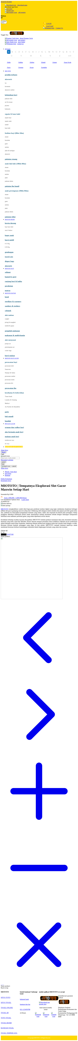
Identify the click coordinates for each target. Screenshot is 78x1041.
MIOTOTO (4, 509)
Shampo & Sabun (10, 373)
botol (7, 297)
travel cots (9, 257)
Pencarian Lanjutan (7, 460)
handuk (8, 421)
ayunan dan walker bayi (14, 427)
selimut (8, 272)
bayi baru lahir (9, 227)
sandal (6, 124)
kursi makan (10, 356)
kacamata (7, 86)
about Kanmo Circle (26, 38)
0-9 (69, 56)
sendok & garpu (9, 326)
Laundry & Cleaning (11, 400)
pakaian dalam (9, 181)
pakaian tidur (8, 98)
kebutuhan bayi (11, 95)
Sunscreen (8, 369)
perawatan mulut (9, 379)
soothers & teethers (12, 306)
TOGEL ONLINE (7, 1008)
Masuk (4, 452)
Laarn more (25, 499)
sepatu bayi (8, 117)
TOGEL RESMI (6, 1023)
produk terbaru (11, 75)
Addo (9, 62)
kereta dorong (10, 223)
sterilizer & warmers (13, 301)
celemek (8, 311)
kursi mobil (9, 240)
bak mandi (9, 416)
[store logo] (17, 35)
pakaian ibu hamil (12, 186)
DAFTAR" (50, 26)
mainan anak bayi (12, 437)
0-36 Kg (7, 247)
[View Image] (1, 984)
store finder (21, 42)
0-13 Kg (7, 243)
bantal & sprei (10, 277)
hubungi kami (24, 999)
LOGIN (48, 23)
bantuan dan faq (25, 1004)
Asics (8, 67)
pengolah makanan (12, 331)
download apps (22, 5)
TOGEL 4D (5, 1013)
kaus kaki (7, 128)
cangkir (7, 319)
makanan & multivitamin (15, 335)
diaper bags (9, 261)
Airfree (32, 62)
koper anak (9, 235)
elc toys (7, 443)
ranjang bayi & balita (13, 281)
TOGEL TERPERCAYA (9, 1033)
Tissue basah (8, 396)
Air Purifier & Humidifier (12, 407)
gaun (6, 143)
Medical (7, 403)
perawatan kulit (9, 366)
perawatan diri (9, 383)
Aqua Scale (67, 62)
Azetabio (44, 67)
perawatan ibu (10, 388)
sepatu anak (8, 121)
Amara (54, 62)
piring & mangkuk (10, 322)
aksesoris (7, 154)
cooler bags (8, 350)
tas (5, 83)
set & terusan (8, 102)
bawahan (7, 140)
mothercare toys (9, 440)
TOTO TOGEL (6, 1018)
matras (7, 290)
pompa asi (8, 343)
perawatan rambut (10, 376)
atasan (6, 137)
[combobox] (10, 458)
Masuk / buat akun (11, 472)
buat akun (8, 473)
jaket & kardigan (10, 150)
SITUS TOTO (5, 997)
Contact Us (59, 28)
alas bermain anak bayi (14, 432)
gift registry (22, 12)
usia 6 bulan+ (9, 230)
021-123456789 (25, 1009)
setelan (7, 147)
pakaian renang (11, 159)
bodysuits (7, 109)
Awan (32, 67)
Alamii (43, 62)
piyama (7, 105)
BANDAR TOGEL (7, 1028)
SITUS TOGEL (6, 1002)
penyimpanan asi (9, 347)
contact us (20, 44)
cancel (3, 462)
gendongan (9, 252)
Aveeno (20, 67)
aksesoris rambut (9, 90)
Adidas (20, 62)
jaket (6, 178)
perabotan (9, 286)
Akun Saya (4, 450)
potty (7, 412)
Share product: (5, 536)
